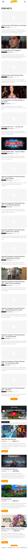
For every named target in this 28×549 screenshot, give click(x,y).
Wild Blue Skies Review (8, 439)
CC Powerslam (4, 52)
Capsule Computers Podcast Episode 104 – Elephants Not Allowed (13, 257)
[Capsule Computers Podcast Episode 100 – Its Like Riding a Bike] (14, 353)
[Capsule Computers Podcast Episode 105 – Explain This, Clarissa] (14, 221)
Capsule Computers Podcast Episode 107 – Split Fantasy (13, 177)
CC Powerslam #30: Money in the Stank (13, 25)
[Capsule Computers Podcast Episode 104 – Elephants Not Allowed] (14, 248)
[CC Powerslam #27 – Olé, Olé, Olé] (14, 118)
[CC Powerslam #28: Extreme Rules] (14, 67)
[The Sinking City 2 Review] (14, 461)
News (3, 27)
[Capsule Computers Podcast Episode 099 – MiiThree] (14, 380)
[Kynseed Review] (14, 491)
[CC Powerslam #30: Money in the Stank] (14, 17)
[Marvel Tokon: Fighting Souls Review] (14, 521)
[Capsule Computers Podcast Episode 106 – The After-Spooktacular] (14, 195)
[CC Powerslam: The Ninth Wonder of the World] (14, 92)
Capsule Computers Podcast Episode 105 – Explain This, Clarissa (13, 230)
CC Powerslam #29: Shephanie (11, 50)
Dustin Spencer (7, 27)
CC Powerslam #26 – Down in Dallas (13, 151)
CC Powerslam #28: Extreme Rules (12, 75)
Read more (4, 451)
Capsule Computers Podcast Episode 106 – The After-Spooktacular (13, 204)
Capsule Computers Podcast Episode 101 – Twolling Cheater (13, 335)
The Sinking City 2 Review (9, 469)
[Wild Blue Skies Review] (14, 431)
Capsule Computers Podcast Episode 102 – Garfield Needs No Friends (13, 309)
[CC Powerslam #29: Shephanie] (14, 42)
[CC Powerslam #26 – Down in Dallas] (14, 143)
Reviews (3, 436)
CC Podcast (4, 180)
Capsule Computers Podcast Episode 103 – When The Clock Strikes (13, 282)
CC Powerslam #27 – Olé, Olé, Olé (12, 127)
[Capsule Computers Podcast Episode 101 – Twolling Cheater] (14, 326)
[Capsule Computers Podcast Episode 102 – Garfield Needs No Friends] (14, 300)
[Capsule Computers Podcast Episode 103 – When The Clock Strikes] (14, 273)
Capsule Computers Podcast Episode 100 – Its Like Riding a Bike (13, 362)
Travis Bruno (3, 441)
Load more (13, 399)
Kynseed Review (6, 499)
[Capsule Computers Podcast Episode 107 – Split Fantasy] (14, 168)
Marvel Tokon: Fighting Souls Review (13, 529)
